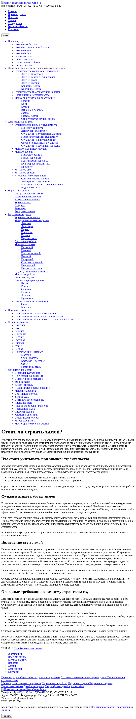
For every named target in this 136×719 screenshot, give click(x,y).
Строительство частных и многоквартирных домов (37, 68)
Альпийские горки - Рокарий (31, 405)
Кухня (24, 283)
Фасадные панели (25, 211)
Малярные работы (25, 274)
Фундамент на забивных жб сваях (40, 145)
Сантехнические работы (35, 178)
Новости (13, 17)
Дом (17, 328)
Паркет (25, 229)
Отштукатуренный (32, 262)
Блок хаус (20, 208)
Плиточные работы (25, 241)
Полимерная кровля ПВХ (35, 163)
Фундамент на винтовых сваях (38, 139)
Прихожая (27, 298)
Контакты (13, 29)
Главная (12, 11)
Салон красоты (29, 357)
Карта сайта (77, 686)
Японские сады (23, 402)
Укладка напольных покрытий (32, 220)
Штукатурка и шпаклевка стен (32, 271)
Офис (24, 304)
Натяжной (27, 247)
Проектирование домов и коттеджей (35, 313)
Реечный (26, 250)
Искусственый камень (27, 199)
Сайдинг (20, 205)
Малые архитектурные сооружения (35, 97)
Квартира (20, 325)
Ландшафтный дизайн (20, 369)
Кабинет (19, 331)
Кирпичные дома (24, 59)
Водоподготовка (30, 187)
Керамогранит (23, 202)
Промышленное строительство (32, 94)
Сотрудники (15, 23)
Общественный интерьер (29, 351)
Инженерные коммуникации (31, 175)
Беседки (25, 106)
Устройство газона (25, 420)
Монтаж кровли (24, 151)
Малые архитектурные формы (32, 423)
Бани (24, 103)
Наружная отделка (18, 190)
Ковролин (27, 232)
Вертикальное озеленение (29, 399)
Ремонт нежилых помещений (31, 301)
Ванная (25, 286)
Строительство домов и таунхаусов (40, 677)
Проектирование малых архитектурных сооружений (44, 319)
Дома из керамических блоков (32, 47)
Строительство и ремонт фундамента (36, 124)
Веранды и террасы (32, 109)
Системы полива (24, 411)
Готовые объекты (18, 26)
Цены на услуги (17, 41)
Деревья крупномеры (27, 417)
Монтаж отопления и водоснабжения (42, 184)
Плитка (25, 235)
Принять (7, 716)
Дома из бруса (23, 50)
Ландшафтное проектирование (32, 387)
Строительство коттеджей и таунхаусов (37, 71)
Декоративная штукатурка (29, 193)
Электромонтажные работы (37, 181)
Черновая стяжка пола (27, 217)
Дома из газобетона (26, 44)
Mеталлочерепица (31, 154)
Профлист (27, 166)
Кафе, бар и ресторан (33, 360)
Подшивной (28, 265)
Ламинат (26, 223)
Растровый (27, 259)
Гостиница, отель (31, 366)
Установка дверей (25, 172)
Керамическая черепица (34, 160)
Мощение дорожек (25, 390)
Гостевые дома (29, 115)
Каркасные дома (24, 56)
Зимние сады (22, 396)
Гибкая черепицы (31, 157)
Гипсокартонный (31, 253)
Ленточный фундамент (34, 130)
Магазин (26, 307)
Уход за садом (22, 381)
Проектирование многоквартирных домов (39, 316)
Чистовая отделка (24, 277)
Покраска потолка (31, 268)
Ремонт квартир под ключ (29, 280)
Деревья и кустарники (27, 372)
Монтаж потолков (25, 244)
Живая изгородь (24, 384)
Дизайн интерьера (25, 65)
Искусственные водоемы (29, 375)
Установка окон (23, 169)
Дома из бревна (23, 53)
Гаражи (25, 100)
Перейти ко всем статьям (28, 648)
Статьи (12, 20)
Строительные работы (27, 62)
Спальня (26, 289)
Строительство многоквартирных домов (38, 91)
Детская (25, 295)
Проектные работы (19, 310)
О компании (15, 653)
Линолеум (27, 226)
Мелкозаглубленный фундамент (39, 136)
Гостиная (26, 292)
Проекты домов (17, 14)
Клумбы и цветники (26, 414)
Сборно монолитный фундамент (39, 142)
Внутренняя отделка (19, 214)
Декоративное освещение (29, 378)
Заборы (25, 112)
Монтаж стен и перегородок (31, 148)
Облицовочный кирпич (28, 196)
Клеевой (26, 256)
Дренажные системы (26, 393)
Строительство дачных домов (38, 118)
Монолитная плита (32, 127)
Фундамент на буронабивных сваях (41, 133)
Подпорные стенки (25, 408)
